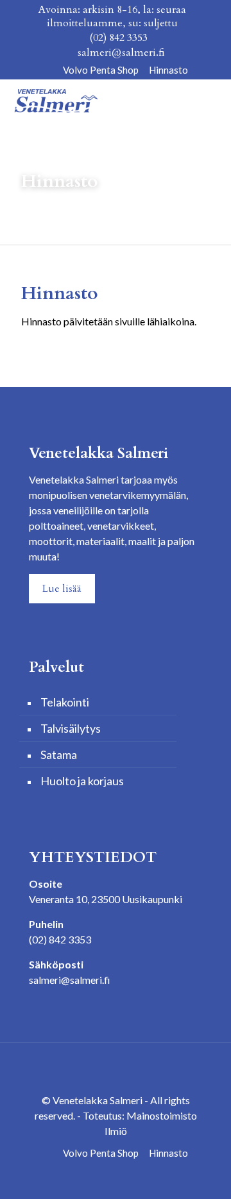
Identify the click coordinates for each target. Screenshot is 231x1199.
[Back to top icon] (115, 1069)
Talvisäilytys (70, 728)
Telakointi (64, 702)
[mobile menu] (214, 99)
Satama (58, 754)
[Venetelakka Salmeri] (55, 99)
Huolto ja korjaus (82, 781)
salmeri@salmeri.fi (121, 52)
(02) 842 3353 (118, 38)
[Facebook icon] (48, 70)
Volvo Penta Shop (101, 70)
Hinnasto (168, 70)
